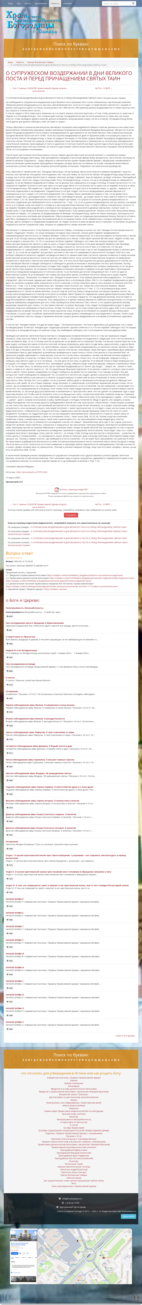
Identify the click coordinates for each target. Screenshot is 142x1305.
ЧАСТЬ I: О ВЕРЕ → (103, 88)
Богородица (73, 1086)
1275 (10, 865)
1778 (10, 739)
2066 (10, 671)
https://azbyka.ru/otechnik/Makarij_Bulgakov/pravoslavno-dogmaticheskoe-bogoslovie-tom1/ (92, 578)
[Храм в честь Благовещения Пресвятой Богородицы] (71, 23)
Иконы (74, 1100)
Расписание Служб (74, 1164)
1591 (10, 767)
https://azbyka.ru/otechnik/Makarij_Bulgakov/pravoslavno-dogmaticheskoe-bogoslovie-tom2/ (48, 580)
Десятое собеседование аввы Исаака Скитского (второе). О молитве (41, 828)
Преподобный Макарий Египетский (74, 1152)
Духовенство (41, 3)
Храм (10, 3)
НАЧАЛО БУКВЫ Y (15, 940)
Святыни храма (73, 1178)
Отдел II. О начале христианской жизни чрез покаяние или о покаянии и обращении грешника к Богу (58, 871)
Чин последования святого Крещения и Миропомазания (35, 623)
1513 (10, 753)
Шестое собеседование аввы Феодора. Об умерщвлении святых (38, 773)
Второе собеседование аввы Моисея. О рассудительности (35, 718)
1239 (10, 988)
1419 (10, 808)
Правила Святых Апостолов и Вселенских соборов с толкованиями (74, 1141)
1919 (10, 712)
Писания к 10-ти (74, 1136)
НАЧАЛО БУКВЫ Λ (15, 1022)
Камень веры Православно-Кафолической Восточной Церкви (73, 1111)
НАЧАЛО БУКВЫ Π (15, 1008)
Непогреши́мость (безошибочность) (24, 608)
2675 (10, 616)
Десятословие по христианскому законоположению (74, 1097)
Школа (28, 3)
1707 (10, 835)
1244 (10, 974)
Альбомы (67, 3)
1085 (10, 1029)
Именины (73, 1108)
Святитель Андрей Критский (74, 1169)
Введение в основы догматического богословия (74, 1089)
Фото (73, 1183)
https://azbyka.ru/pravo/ (55, 589)
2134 (10, 685)
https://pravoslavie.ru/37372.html (31, 472)
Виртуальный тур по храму (73, 1207)
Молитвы (73, 1116)
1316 (10, 879)
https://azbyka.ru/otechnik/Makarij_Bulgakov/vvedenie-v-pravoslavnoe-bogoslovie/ (85, 575)
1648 (10, 821)
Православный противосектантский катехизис (73, 1147)
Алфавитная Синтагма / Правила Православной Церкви (74, 1077)
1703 (10, 892)
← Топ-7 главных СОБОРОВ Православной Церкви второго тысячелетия (38, 89)
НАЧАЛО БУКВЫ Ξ (14, 981)
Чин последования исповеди (20, 664)
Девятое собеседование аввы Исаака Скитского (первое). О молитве (41, 814)
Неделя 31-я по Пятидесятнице (21, 650)
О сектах (10, 677)
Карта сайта (128, 1216)
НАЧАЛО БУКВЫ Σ (14, 912)
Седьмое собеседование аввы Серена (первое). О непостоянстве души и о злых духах (49, 787)
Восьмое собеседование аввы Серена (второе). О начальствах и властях (42, 800)
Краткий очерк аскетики (74, 1114)
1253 (10, 1002)
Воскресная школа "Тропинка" (73, 1094)
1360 (10, 849)
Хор (18, 3)
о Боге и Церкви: (23, 600)
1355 (10, 947)
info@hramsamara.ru (72, 1198)
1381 (10, 657)
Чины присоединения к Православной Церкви (73, 1186)
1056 (10, 644)
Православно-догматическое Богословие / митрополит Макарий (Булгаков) (74, 1144)
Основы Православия (74, 1127)
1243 (10, 906)
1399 (10, 1015)
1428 (10, 726)
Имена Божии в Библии (74, 1105)
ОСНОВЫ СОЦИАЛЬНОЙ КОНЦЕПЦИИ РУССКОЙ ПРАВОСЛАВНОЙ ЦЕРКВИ (73, 1130)
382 (10, 630)
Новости (55, 3)
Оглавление (12, 691)
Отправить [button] (71, 515)
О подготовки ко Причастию (20, 636)
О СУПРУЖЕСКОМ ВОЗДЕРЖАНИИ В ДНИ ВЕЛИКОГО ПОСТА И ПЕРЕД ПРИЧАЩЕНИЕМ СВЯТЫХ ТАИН (78, 527)
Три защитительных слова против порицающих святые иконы (74, 1180)
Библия (73, 1080)
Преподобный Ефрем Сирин (73, 1150)
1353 (10, 698)
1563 (10, 961)
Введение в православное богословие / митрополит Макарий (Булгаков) (73, 1091)
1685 (10, 780)
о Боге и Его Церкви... (126, 1035)
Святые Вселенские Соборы (40, 62)
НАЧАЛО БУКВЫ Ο (15, 994)
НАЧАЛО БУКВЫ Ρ (15, 899)
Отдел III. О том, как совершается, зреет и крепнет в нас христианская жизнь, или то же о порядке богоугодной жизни (67, 885)
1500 (10, 920)
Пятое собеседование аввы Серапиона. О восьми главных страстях (40, 759)
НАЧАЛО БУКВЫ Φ (15, 953)
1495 (10, 933)
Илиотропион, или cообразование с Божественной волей (73, 1102)
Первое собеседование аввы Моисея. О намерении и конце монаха (40, 705)
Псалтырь (73, 1161)
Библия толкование (73, 1083)
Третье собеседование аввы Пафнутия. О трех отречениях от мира (40, 732)
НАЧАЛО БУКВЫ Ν (15, 967)
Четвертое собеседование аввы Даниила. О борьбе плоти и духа (39, 746)
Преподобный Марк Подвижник (74, 1155)
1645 (10, 794)
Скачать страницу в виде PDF (73, 489)
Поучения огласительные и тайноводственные (73, 1139)
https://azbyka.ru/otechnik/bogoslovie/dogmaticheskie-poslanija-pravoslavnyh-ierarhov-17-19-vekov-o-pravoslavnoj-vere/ (62, 586)
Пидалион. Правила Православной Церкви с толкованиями (73, 1133)
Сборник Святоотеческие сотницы (73, 1166)
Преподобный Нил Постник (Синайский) (74, 1158)
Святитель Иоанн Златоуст (74, 1172)
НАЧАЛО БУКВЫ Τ (14, 926)
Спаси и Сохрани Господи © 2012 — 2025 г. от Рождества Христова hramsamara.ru (96, 1211)
